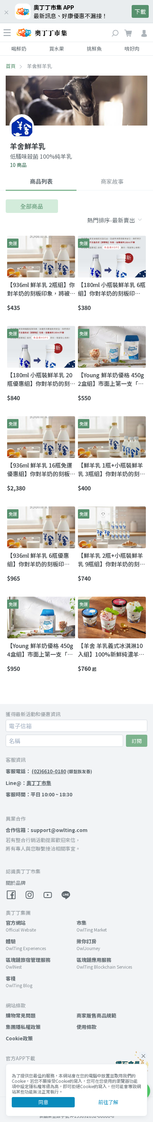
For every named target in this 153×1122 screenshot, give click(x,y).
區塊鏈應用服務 (93, 959)
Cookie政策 (19, 1038)
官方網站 (16, 922)
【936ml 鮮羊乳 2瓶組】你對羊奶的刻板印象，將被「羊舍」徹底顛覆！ (41, 288)
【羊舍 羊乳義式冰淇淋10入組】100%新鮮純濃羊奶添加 (111, 649)
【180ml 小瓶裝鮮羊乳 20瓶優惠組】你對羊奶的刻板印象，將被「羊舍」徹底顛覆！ (39, 379)
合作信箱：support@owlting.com (47, 829)
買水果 (56, 48)
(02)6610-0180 (49, 771)
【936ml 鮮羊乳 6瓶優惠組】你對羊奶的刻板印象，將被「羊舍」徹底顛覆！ (38, 559)
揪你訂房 (86, 941)
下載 (140, 11)
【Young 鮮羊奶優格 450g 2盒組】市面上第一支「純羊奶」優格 (111, 379)
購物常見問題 (21, 1015)
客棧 (11, 978)
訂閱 (137, 740)
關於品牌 (16, 882)
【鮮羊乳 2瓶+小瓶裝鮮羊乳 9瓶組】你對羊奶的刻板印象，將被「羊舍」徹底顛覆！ (111, 559)
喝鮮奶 (18, 48)
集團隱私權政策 (23, 1026)
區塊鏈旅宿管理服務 (28, 959)
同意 (43, 1102)
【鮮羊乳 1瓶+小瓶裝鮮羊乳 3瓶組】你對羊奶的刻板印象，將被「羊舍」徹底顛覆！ (111, 469)
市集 (81, 922)
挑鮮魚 (94, 48)
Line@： (28, 782)
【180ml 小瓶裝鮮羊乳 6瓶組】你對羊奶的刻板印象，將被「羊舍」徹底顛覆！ (112, 288)
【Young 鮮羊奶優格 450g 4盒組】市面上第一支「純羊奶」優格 (40, 649)
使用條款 (86, 1026)
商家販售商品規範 (96, 1015)
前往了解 (108, 1102)
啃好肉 (132, 48)
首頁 (11, 66)
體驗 (11, 941)
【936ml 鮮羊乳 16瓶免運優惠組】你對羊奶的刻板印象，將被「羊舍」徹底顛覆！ (39, 469)
